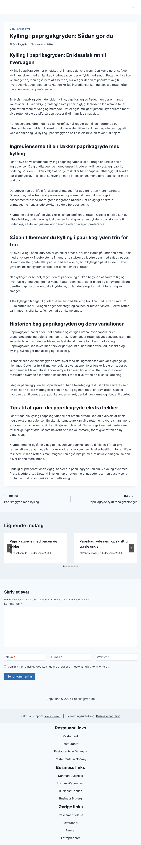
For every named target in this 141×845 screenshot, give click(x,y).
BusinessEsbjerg (70, 798)
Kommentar (13, 603)
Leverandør (70, 823)
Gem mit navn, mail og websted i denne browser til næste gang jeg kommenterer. (58, 666)
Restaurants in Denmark (70, 751)
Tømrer (70, 830)
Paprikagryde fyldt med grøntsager (113, 499)
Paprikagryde (20, 44)
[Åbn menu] (134, 6)
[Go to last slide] (9, 548)
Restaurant (70, 736)
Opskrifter (24, 29)
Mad (12, 29)
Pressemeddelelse (70, 815)
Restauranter (70, 744)
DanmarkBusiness (70, 775)
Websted (103, 657)
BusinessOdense (70, 791)
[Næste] (131, 548)
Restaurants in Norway (70, 759)
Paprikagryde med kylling (21, 499)
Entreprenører (70, 838)
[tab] (63, 566)
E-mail (56, 657)
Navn (10, 657)
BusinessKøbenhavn (70, 783)
